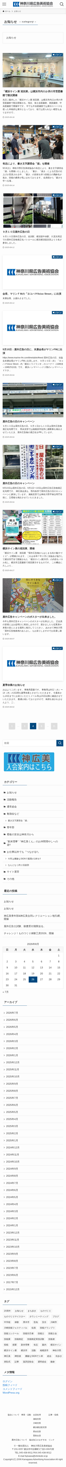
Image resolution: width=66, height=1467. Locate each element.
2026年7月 (12, 1012)
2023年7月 (12, 1268)
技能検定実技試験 (35, 1339)
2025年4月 (12, 1119)
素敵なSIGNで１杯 (34, 1356)
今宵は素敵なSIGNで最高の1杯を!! (24, 858)
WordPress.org (11, 1392)
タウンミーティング (38, 1316)
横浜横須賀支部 (40, 1427)
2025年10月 (13, 1076)
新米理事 (25, 1345)
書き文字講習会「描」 (18, 820)
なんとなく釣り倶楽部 (18, 865)
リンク (51, 1440)
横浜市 (24, 1350)
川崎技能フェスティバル (15, 1328)
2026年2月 (12, 1048)
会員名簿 (37, 1415)
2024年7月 (12, 1183)
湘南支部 (37, 1419)
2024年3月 (12, 1211)
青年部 (10, 827)
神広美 (7, 1356)
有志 (36, 1345)
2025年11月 (12, 1069)
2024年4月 (12, 1204)
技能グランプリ (47, 1328)
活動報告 (12, 799)
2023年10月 (13, 1247)
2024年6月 (12, 1190)
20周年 (7, 1311)
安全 (44, 1322)
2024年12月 (13, 1147)
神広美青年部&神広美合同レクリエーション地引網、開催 (33, 918)
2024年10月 (13, 1161)
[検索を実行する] (59, 743)
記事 (17, 1361)
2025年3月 (12, 1126)
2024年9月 (12, 1168)
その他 (10, 879)
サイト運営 (13, 871)
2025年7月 (12, 1098)
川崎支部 (37, 1423)
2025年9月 (12, 1083)
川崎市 (54, 1322)
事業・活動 (26, 1415)
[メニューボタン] (4, 4)
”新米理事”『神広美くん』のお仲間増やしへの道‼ (32, 843)
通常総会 (12, 806)
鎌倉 (53, 1361)
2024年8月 (12, 1176)
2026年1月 (12, 1055)
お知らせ (12, 792)
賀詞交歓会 (28, 1361)
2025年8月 (12, 1091)
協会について (13, 1415)
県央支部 (37, 1431)
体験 (17, 1322)
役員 (34, 1328)
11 (54, 726)
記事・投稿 (53, 1415)
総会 (49, 1356)
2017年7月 (12, 1282)
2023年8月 (12, 1261)
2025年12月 (13, 1062)
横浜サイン (56, 1345)
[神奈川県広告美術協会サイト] (33, 4)
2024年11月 (12, 1154)
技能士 (41, 1333)
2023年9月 (12, 1254)
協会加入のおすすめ (38, 1440)
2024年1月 (12, 1225)
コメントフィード (12, 1389)
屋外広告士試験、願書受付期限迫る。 (25, 926)
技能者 (51, 1339)
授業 (14, 1345)
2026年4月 (12, 1034)
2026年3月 (12, 1041)
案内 (44, 1345)
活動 (34, 1350)
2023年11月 (12, 1239)
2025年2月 (12, 1133)
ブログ (56, 1316)
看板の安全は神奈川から (20, 834)
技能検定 (19, 1339)
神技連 (18, 1356)
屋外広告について (19, 1440)
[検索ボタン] (62, 4)
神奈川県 (57, 1350)
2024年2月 (12, 1218)
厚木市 (26, 1322)
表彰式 (7, 1361)
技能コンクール (11, 1333)
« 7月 (6, 992)
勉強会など (13, 813)
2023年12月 (13, 1232)
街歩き (59, 1356)
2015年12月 (13, 1289)
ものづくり (45, 1311)
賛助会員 (37, 1436)
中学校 (7, 1322)
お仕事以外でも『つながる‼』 (23, 852)
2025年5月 (12, 1112)
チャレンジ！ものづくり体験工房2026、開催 (29, 933)
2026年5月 (12, 1027)
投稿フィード (10, 1385)
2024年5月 (12, 1197)
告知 (36, 1322)
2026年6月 (12, 1020)
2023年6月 (12, 1275)
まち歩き (32, 1311)
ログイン (7, 1381)
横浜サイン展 (10, 1350)
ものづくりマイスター (14, 1316)
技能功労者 (28, 1333)
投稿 (6, 1345)
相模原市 (44, 1350)
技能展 (7, 1339)
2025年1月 (12, 1140)
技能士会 (52, 1333)
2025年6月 (12, 1105)
